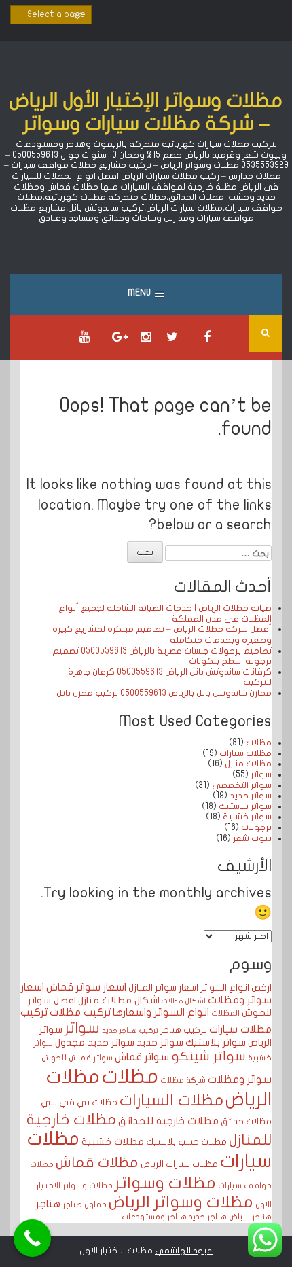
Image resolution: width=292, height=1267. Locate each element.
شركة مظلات (183, 1080)
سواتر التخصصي (242, 785)
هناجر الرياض (250, 1217)
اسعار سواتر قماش (86, 987)
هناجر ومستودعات (154, 1217)
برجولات (256, 827)
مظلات (259, 742)
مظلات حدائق (246, 1121)
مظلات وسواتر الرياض (181, 1202)
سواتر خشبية (247, 816)
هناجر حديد (208, 1217)
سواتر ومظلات (240, 1079)
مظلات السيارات (171, 1100)
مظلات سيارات (245, 753)
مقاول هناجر (84, 1204)
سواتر (261, 774)
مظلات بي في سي (79, 1102)
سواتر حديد (251, 795)
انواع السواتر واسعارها (161, 1012)
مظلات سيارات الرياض (179, 1164)
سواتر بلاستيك (245, 806)
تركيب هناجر (183, 1030)
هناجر (48, 1203)
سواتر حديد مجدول (94, 1042)
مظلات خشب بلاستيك (186, 1142)
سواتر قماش (142, 1057)
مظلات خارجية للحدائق (168, 1121)
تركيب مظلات (80, 1012)
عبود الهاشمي (184, 1250)
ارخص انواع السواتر (236, 988)
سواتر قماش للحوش (77, 1058)
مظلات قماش (97, 1162)
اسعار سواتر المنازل (163, 988)
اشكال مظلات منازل (119, 1000)
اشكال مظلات (184, 1001)
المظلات (225, 1013)
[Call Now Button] (32, 1238)
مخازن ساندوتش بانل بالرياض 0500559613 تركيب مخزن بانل (164, 693)
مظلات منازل (248, 763)
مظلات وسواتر (165, 1183)
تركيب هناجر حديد (130, 1030)
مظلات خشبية (112, 1142)
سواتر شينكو (208, 1056)
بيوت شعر (252, 838)
